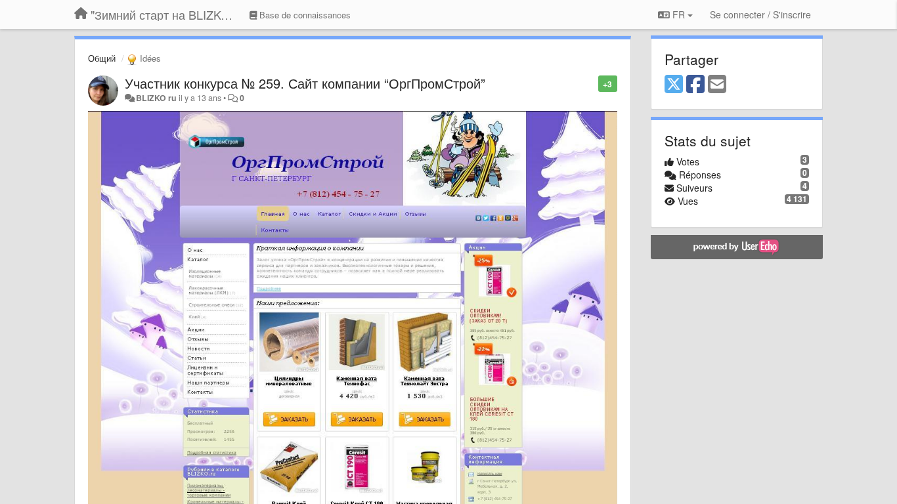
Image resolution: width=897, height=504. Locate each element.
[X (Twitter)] (674, 85)
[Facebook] (695, 85)
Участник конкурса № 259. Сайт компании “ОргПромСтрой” (305, 83)
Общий (102, 58)
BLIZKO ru (157, 98)
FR (679, 14)
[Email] (717, 85)
